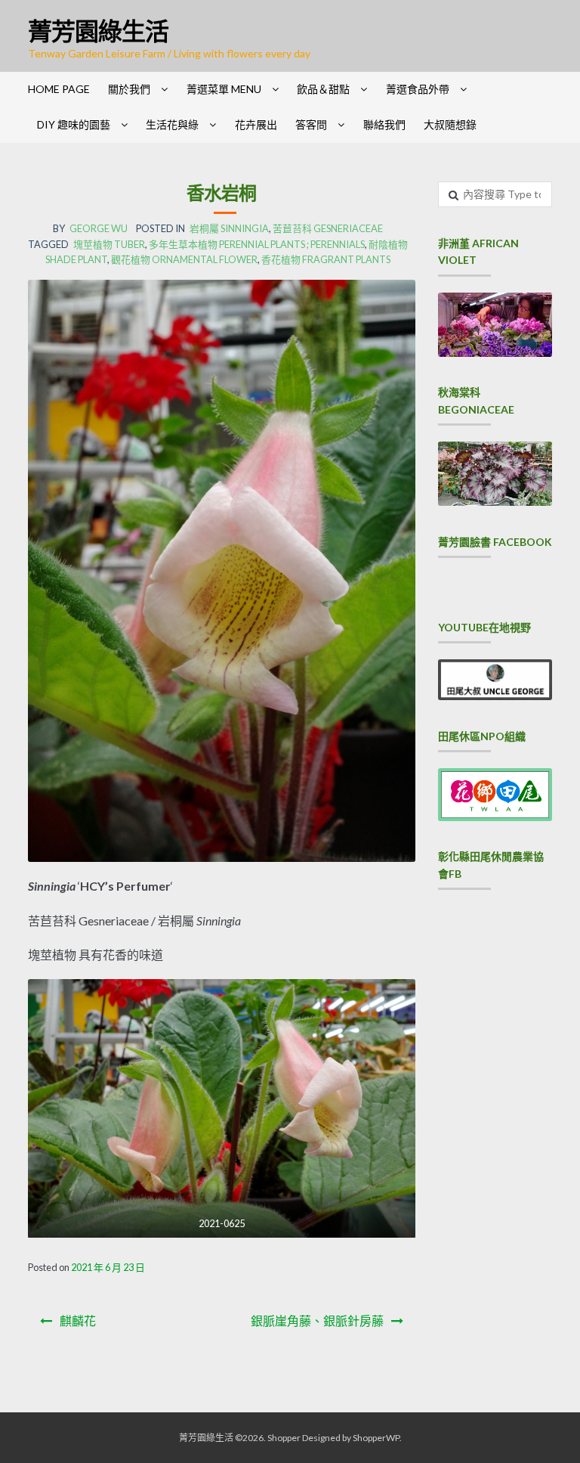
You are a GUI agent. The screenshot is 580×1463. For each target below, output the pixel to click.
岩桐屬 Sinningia (229, 228)
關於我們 (129, 88)
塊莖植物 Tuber (109, 244)
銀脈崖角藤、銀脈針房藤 (317, 1320)
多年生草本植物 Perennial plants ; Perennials (257, 244)
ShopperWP (376, 1437)
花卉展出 (256, 124)
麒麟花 (78, 1320)
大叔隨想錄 (450, 124)
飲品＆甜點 (323, 88)
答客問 (311, 124)
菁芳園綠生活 (98, 30)
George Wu (98, 228)
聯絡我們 (384, 124)
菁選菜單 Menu (224, 88)
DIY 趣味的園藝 (73, 124)
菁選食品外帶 (417, 88)
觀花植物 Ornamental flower (184, 259)
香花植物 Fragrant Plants (325, 259)
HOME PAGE (59, 88)
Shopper (284, 1437)
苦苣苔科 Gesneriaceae (328, 228)
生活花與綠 (172, 124)
